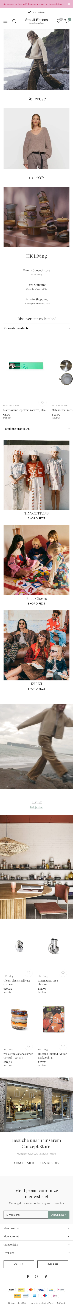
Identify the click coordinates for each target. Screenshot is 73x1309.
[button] (5, 21)
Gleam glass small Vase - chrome (18, 982)
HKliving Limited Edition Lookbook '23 (52, 1055)
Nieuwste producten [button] (17, 328)
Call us (18, 1264)
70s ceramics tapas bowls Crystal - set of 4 (18, 1055)
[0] (66, 21)
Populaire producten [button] (17, 428)
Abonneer (58, 1214)
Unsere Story (49, 1163)
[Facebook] (28, 1276)
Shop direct (36, 518)
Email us (52, 1264)
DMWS (42, 1302)
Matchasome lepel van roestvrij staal (24, 410)
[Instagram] (36, 1276)
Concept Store (24, 1163)
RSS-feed (60, 1302)
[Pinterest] (46, 1276)
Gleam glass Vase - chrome (49, 982)
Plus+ (51, 1302)
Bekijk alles (36, 807)
